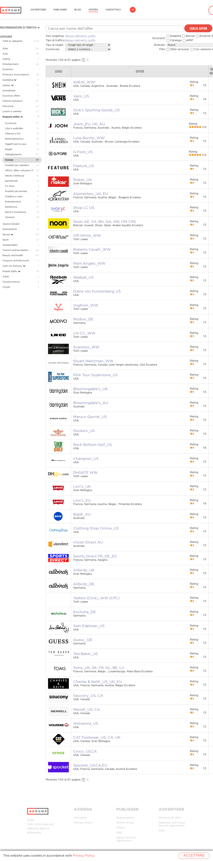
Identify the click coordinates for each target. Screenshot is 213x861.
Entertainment (10, 64)
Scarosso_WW (86, 347)
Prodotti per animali (16, 191)
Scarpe (9, 160)
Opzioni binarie (11, 224)
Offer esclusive (179, 49)
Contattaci (113, 10)
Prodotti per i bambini (17, 165)
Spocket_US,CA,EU (90, 765)
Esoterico (7, 69)
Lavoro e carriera (11, 111)
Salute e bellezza (14, 176)
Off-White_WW (87, 235)
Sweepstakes (10, 245)
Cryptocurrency (11, 282)
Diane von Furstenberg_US (97, 291)
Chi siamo (80, 818)
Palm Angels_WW (89, 263)
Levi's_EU (82, 500)
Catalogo (175, 40)
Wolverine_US (85, 723)
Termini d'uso (125, 823)
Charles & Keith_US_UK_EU (97, 682)
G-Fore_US (83, 152)
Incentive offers (11, 96)
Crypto (6, 287)
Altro (5, 49)
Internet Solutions (12, 101)
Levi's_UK (82, 486)
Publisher (60, 10)
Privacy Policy (83, 823)
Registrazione (125, 818)
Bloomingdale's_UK (90, 389)
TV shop (9, 186)
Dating (6, 59)
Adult (5, 277)
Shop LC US (83, 208)
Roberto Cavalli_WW (92, 249)
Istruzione (8, 106)
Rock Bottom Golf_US (92, 445)
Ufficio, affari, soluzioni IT (19, 171)
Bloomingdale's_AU (90, 403)
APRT (189, 40)
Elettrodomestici (14, 139)
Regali (8, 149)
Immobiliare (9, 91)
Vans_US (81, 96)
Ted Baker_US (85, 654)
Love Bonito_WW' (89, 138)
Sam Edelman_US (89, 626)
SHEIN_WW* (84, 82)
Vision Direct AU (88, 542)
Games (6, 85)
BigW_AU (82, 514)
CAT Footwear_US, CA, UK (96, 737)
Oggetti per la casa (15, 144)
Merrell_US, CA (86, 709)
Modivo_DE (83, 319)
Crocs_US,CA (85, 751)
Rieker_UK (82, 180)
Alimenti (10, 217)
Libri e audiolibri (14, 129)
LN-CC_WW (84, 333)
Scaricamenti (9, 229)
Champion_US (86, 458)
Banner (190, 36)
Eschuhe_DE (84, 612)
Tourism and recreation (15, 250)
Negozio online (11, 117)
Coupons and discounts (15, 261)
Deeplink (175, 36)
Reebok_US (83, 277)
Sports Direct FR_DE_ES (95, 556)
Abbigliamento (13, 155)
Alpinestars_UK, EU (90, 194)
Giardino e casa (13, 197)
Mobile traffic (10, 271)
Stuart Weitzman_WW (93, 361)
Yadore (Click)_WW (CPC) (96, 598)
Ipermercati (11, 181)
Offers (93, 10)
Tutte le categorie (12, 41)
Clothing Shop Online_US (96, 528)
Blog (77, 10)
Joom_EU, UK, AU (89, 124)
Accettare (194, 855)
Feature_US (83, 166)
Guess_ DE (82, 640)
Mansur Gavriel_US (90, 417)
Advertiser (38, 10)
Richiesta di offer (170, 818)
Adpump (33, 829)
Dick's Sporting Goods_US (96, 110)
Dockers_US (84, 431)
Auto (5, 54)
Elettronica (11, 207)
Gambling (8, 80)
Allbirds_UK (83, 570)
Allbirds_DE (83, 584)
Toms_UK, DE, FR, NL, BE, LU (98, 668)
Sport (5, 240)
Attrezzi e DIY (13, 134)
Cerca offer (198, 28)
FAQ (119, 833)
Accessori (10, 123)
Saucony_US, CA (88, 695)
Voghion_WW (85, 305)
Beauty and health (12, 255)
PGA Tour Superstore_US (95, 375)
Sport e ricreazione (15, 212)
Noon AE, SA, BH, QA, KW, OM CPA (104, 221)
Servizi (6, 235)
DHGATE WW (85, 472)
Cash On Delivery (12, 266)
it (133, 10)
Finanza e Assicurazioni (15, 75)
